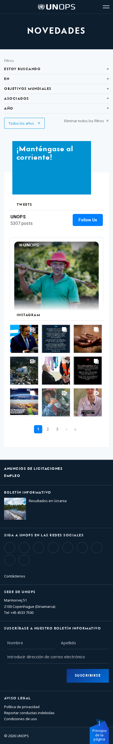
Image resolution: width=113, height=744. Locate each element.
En (6, 79)
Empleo (12, 476)
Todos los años (22, 123)
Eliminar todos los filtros (84, 120)
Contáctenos (14, 576)
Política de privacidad (21, 706)
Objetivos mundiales (28, 89)
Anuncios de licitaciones (33, 469)
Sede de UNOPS (20, 592)
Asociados (16, 99)
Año (8, 108)
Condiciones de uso (20, 718)
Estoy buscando (22, 69)
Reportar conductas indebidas (29, 712)
